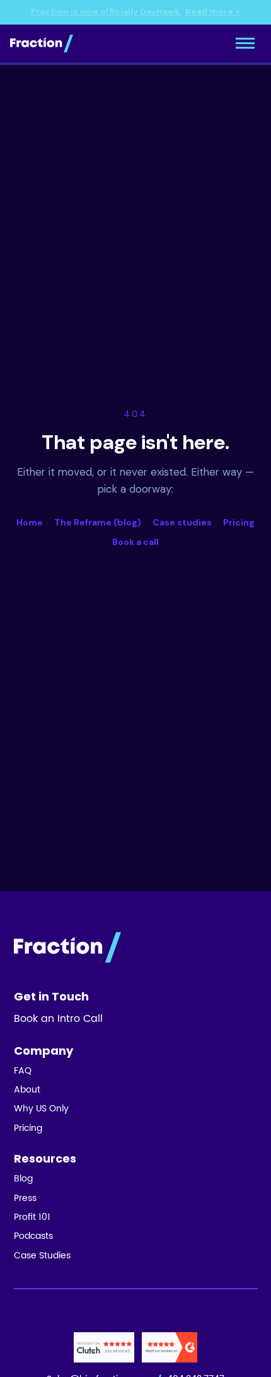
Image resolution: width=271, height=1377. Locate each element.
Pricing (239, 522)
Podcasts (33, 1236)
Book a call (135, 542)
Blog (23, 1179)
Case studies (182, 522)
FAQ (23, 1071)
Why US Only (41, 1109)
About (27, 1090)
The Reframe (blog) (97, 522)
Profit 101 (32, 1217)
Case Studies (42, 1256)
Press (25, 1198)
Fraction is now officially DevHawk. (135, 11)
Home (29, 522)
